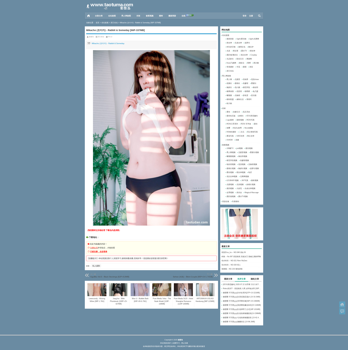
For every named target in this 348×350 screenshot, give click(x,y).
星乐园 (253, 95)
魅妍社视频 (242, 168)
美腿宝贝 (236, 112)
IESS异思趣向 (252, 116)
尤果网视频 (244, 176)
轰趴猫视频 (231, 196)
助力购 (229, 103)
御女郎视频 (242, 156)
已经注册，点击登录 (98, 251)
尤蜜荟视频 (242, 152)
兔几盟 (255, 91)
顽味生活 (240, 99)
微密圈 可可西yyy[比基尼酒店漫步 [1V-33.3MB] (241, 297)
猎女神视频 (241, 172)
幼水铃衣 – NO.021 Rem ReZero (234, 261)
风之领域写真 (252, 132)
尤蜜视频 (230, 184)
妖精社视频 (250, 184)
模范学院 (246, 87)
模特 (161, 16)
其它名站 (114, 23)
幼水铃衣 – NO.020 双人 (231, 265)
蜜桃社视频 (231, 168)
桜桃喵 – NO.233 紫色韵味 (232, 269)
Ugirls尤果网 (254, 39)
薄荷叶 (249, 99)
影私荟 (245, 95)
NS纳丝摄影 (231, 132)
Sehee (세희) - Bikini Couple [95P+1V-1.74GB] (193, 277)
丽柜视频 (240, 120)
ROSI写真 (250, 120)
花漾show (255, 79)
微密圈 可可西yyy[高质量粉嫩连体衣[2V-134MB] (242, 305)
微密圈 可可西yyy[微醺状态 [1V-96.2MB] (239, 322)
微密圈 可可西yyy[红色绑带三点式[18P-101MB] (241, 309)
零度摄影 (230, 67)
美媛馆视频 (244, 160)
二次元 (241, 132)
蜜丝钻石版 (231, 116)
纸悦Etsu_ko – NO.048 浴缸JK (234, 252)
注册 (251, 16)
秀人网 (229, 79)
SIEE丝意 (240, 136)
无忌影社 (230, 59)
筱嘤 (228, 128)
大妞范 (239, 188)
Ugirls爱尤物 (241, 39)
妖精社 (241, 116)
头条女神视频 (250, 188)
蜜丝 (255, 124)
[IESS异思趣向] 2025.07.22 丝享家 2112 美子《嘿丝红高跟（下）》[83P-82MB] (242, 284)
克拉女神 (244, 55)
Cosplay (254, 55)
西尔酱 (256, 63)
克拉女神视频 (232, 176)
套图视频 (149, 16)
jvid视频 (239, 148)
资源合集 (225, 201)
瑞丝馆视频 (231, 164)
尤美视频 (240, 184)
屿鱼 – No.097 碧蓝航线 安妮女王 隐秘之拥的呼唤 (241, 256)
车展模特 (235, 201)
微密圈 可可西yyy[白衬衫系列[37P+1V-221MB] (241, 293)
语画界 (245, 79)
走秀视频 (230, 192)
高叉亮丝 (246, 112)
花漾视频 (241, 164)
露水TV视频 (243, 196)
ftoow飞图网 (231, 63)
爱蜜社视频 (254, 152)
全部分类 (99, 16)
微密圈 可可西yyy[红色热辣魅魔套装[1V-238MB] (242, 313)
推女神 (229, 43)
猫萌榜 (247, 91)
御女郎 (255, 87)
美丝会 (239, 192)
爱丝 (228, 112)
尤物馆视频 (252, 164)
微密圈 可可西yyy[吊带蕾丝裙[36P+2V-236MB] (241, 301)
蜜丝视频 (249, 148)
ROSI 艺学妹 (246, 124)
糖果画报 (230, 91)
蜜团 (244, 67)
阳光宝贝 (240, 59)
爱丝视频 (230, 172)
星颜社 (229, 83)
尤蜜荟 (237, 79)
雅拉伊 (251, 47)
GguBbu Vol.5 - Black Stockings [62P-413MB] (109, 277)
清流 (251, 67)
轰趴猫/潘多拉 (232, 55)
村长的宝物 (231, 47)
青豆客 (235, 51)
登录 (244, 16)
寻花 (238, 67)
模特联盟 (230, 99)
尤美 (228, 51)
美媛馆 (245, 83)
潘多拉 (241, 63)
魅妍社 (229, 87)
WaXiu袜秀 (237, 128)
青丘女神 (250, 136)
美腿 (237, 140)
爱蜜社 (253, 83)
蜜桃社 (237, 83)
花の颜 (237, 87)
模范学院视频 (232, 160)
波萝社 (247, 43)
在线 (187, 15)
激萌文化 (241, 47)
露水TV (244, 51)
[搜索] (259, 16)
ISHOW (230, 140)
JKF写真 (244, 180)
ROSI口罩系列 (232, 124)
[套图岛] (109, 4)
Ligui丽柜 (230, 120)
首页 (88, 16)
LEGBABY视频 (233, 180)
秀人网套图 (126, 16)
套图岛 (91, 37)
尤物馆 (237, 95)
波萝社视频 (254, 168)
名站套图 (112, 16)
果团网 (249, 59)
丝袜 (138, 16)
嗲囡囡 (229, 95)
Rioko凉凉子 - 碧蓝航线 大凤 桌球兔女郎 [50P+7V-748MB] (242, 288)
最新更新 (172, 16)
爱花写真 (230, 136)
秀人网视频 (231, 152)
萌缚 (249, 63)
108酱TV (230, 148)
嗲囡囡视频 (231, 156)
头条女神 (238, 43)
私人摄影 (96, 266)
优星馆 (239, 91)
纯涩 (250, 172)
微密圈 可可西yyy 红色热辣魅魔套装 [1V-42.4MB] (242, 318)
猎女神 (252, 51)
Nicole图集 (249, 128)
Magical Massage (252, 192)
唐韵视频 (230, 188)
